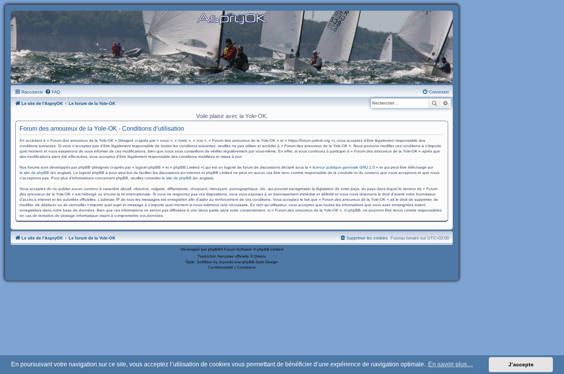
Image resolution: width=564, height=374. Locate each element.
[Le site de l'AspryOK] (232, 19)
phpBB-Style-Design (260, 262)
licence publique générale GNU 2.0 (344, 167)
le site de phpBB (34, 173)
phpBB (214, 249)
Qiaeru (260, 256)
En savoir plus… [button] (450, 364)
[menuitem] (52, 92)
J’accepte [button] (521, 364)
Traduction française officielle (223, 256)
